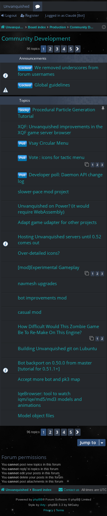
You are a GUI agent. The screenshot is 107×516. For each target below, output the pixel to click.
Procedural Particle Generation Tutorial (56, 112)
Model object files (36, 415)
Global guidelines (52, 85)
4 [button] (64, 49)
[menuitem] (68, 489)
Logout (11, 15)
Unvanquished (16, 6)
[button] (78, 48)
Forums (38, 7)
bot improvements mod (42, 298)
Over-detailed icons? (38, 253)
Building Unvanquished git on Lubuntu (57, 348)
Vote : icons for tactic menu (56, 157)
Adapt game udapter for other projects (57, 222)
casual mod (29, 312)
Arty (42, 504)
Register (32, 15)
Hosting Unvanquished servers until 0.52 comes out (59, 239)
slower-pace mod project (43, 191)
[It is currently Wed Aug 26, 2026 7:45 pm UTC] (104, 27)
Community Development (35, 38)
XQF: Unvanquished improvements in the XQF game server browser (60, 129)
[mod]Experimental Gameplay (48, 267)
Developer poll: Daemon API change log (60, 178)
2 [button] (50, 49)
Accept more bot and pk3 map (49, 379)
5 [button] (71, 49)
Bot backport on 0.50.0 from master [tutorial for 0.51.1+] (55, 365)
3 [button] (57, 49)
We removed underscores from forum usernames (58, 70)
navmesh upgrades (37, 283)
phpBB (38, 499)
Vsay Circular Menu (48, 143)
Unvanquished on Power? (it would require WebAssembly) (53, 208)
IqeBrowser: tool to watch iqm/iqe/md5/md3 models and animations (50, 399)
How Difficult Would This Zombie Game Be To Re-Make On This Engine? (58, 329)
